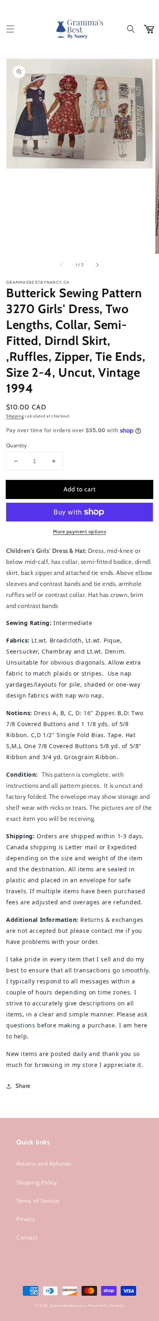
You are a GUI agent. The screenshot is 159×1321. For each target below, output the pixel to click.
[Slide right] (97, 265)
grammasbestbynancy (68, 1305)
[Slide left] (62, 265)
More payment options (79, 531)
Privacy (25, 1219)
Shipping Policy (36, 1182)
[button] (10, 29)
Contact (27, 1237)
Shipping (15, 416)
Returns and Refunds (43, 1163)
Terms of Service (38, 1200)
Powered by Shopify (106, 1305)
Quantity (16, 445)
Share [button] (23, 1085)
